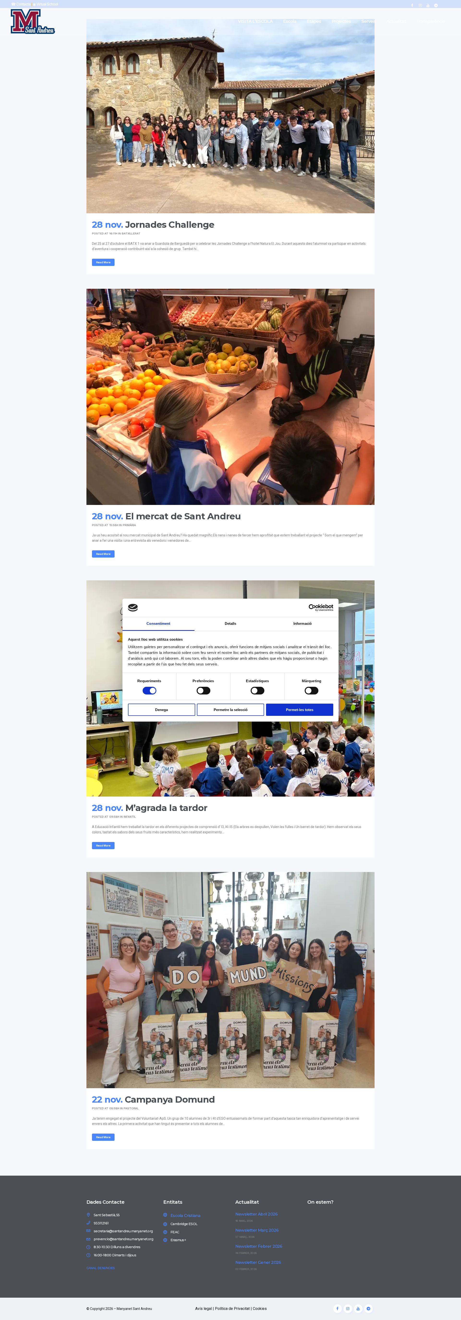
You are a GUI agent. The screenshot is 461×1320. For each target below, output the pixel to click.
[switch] (203, 690)
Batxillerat (131, 233)
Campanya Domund (170, 1099)
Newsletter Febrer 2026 (258, 1246)
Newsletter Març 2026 (257, 1230)
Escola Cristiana (185, 1215)
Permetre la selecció (231, 710)
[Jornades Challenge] (230, 116)
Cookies (260, 1308)
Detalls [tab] (231, 623)
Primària (129, 525)
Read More (103, 262)
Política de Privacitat (232, 1308)
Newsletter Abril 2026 (256, 1214)
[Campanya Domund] (230, 980)
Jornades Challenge (169, 224)
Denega (161, 710)
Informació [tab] (302, 623)
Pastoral (131, 1108)
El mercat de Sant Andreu (183, 516)
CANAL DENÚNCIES (100, 1268)
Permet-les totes (299, 710)
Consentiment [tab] (158, 623)
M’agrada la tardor (166, 807)
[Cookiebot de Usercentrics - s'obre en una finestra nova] (312, 607)
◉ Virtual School (45, 4)
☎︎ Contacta (20, 4)
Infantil (130, 816)
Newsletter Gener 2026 (258, 1262)
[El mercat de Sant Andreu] (230, 397)
